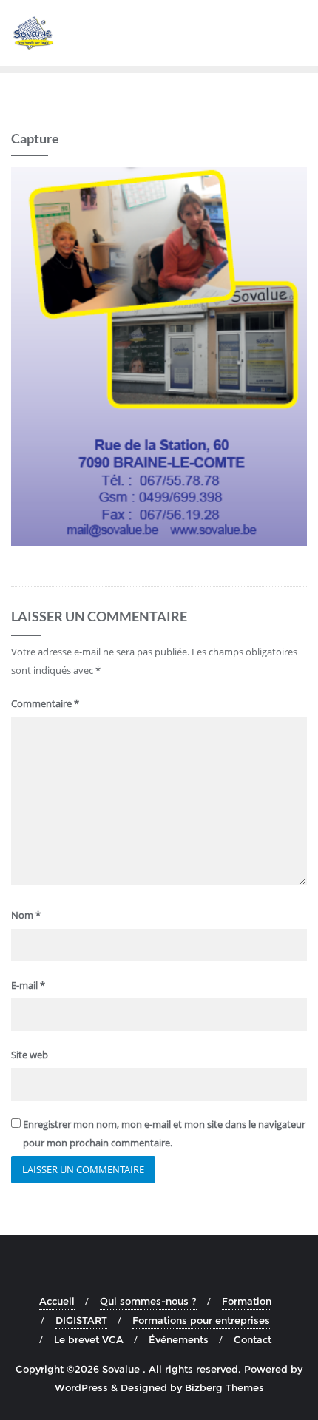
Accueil (57, 1301)
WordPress (81, 1387)
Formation (246, 1301)
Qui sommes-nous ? (148, 1301)
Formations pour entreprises (201, 1320)
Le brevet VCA (89, 1339)
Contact (252, 1339)
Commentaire (45, 703)
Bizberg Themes (224, 1387)
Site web (29, 1054)
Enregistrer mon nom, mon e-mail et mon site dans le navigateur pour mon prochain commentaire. (164, 1133)
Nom (26, 915)
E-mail (28, 985)
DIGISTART (81, 1320)
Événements (179, 1339)
